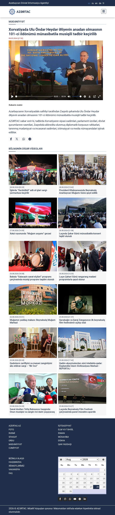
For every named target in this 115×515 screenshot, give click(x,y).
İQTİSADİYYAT (64, 426)
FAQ (10, 473)
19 (84, 483)
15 (104, 478)
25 (77, 487)
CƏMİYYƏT (14, 448)
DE (100, 3)
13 (91, 478)
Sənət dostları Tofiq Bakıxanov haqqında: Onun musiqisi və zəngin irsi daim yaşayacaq (32, 410)
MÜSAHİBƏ (63, 437)
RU (93, 3)
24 (71, 487)
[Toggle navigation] (102, 11)
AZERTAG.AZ (15, 426)
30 (63, 491)
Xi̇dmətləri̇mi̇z (16, 466)
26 (84, 487)
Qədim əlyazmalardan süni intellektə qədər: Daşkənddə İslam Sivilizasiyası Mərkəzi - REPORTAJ (80, 366)
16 (63, 483)
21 (97, 483)
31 (71, 491)
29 (104, 487)
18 (77, 483)
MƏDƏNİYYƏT (17, 21)
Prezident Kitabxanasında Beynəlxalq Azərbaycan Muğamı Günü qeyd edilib (78, 191)
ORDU (11, 440)
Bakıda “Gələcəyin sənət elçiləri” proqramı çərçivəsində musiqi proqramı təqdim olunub (32, 278)
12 (84, 478)
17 (71, 483)
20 (91, 483)
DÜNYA (61, 440)
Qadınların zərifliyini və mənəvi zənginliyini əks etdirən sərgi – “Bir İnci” (31, 364)
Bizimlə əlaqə (16, 458)
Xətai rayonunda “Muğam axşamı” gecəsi (30, 233)
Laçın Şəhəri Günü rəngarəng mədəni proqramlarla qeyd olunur (77, 278)
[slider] (34, 96)
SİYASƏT (13, 437)
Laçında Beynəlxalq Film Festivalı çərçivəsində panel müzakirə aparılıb (77, 410)
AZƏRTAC (14, 121)
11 (77, 478)
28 (97, 487)
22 (104, 483)
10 (71, 478)
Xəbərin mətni (15, 105)
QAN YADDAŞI (65, 444)
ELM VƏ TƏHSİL (65, 429)
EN (96, 3)
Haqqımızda (15, 462)
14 (97, 478)
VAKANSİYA (14, 469)
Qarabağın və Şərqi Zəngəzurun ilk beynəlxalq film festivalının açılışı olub (82, 321)
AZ (89, 3)
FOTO (11, 429)
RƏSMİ (12, 433)
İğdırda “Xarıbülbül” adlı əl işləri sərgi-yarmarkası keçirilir (28, 191)
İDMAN (61, 433)
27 (91, 487)
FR (103, 3)
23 (63, 487)
